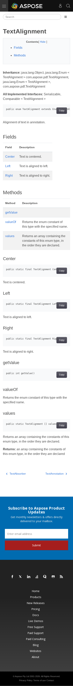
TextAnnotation (54, 473)
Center (10, 156)
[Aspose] (27, 6)
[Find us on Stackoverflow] (37, 576)
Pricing (35, 609)
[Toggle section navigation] (65, 16)
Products (35, 597)
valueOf (10, 222)
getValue (11, 212)
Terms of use (39, 680)
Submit (36, 545)
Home (36, 591)
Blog (36, 645)
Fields (18, 47)
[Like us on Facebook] (12, 576)
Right (9, 175)
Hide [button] (43, 41)
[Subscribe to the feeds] (61, 576)
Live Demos (35, 621)
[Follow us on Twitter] (20, 576)
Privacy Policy (26, 680)
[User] (60, 6)
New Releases (36, 603)
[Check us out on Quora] (45, 576)
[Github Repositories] (53, 576)
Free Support (35, 627)
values (9, 236)
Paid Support (35, 633)
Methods (20, 55)
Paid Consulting (35, 639)
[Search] (68, 6)
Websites (35, 651)
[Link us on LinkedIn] (28, 576)
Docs (35, 615)
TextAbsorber (18, 473)
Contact (50, 680)
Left (7, 166)
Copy (61, 110)
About (35, 657)
